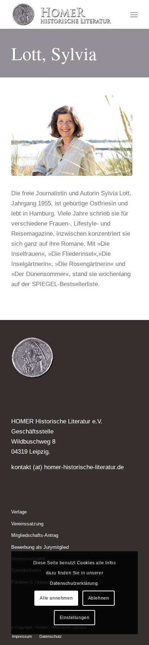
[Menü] (134, 14)
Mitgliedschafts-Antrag (34, 535)
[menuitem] (134, 14)
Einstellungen (75, 617)
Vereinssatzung (27, 523)
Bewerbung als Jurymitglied (40, 547)
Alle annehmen (56, 598)
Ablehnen (98, 598)
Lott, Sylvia (54, 53)
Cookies (86, 562)
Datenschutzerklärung (74, 583)
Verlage (19, 512)
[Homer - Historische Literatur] (61, 14)
